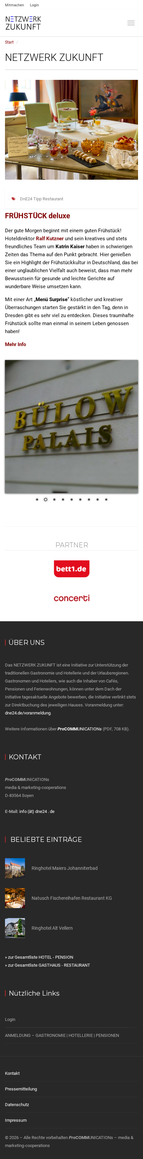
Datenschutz (17, 1104)
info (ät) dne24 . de (37, 811)
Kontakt (12, 1073)
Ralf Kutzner (50, 239)
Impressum (16, 1120)
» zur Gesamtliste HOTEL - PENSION (39, 957)
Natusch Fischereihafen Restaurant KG (72, 898)
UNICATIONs (80, 728)
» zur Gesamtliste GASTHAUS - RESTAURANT (47, 965)
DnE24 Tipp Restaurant (41, 198)
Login (34, 5)
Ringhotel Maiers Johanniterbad (65, 868)
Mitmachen (14, 5)
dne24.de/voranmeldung (28, 712)
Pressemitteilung (21, 1088)
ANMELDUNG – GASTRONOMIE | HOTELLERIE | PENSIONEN (62, 1035)
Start (9, 42)
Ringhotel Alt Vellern (52, 928)
